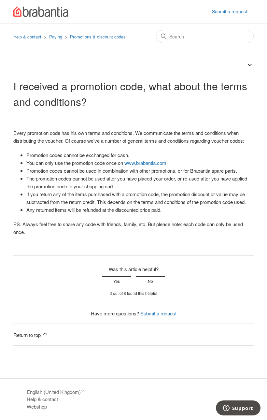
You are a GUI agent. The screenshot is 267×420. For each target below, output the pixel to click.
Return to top (27, 334)
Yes (116, 281)
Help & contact (27, 37)
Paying (55, 37)
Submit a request (229, 11)
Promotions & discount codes (98, 37)
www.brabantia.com (145, 162)
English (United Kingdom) (54, 392)
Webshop (37, 406)
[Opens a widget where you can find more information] (238, 408)
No (150, 281)
